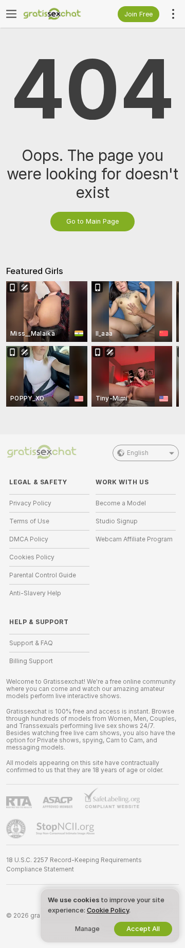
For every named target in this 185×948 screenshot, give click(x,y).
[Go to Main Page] (57, 14)
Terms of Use (29, 521)
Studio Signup (117, 521)
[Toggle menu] (11, 14)
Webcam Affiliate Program (134, 539)
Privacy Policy (30, 503)
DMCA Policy (28, 539)
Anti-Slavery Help (35, 593)
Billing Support (31, 661)
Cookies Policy (31, 557)
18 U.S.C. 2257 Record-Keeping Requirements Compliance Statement (74, 864)
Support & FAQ (31, 643)
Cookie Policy (108, 910)
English (138, 453)
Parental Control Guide (42, 575)
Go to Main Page (92, 221)
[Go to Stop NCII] (66, 829)
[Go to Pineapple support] (17, 828)
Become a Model (121, 503)
